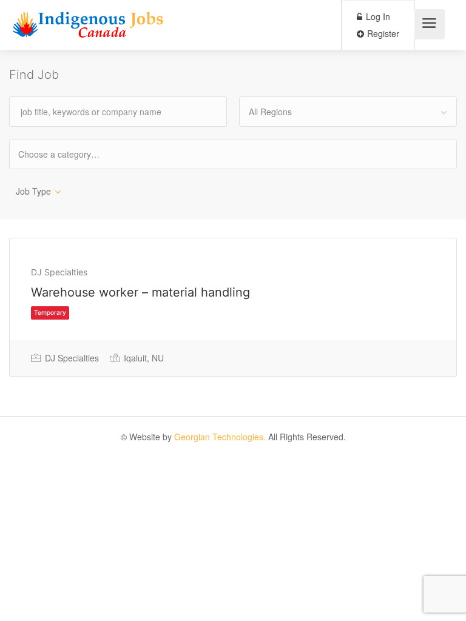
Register (382, 33)
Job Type (33, 191)
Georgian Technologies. (220, 437)
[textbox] (69, 154)
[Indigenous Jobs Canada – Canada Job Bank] (88, 28)
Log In (376, 16)
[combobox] (348, 111)
